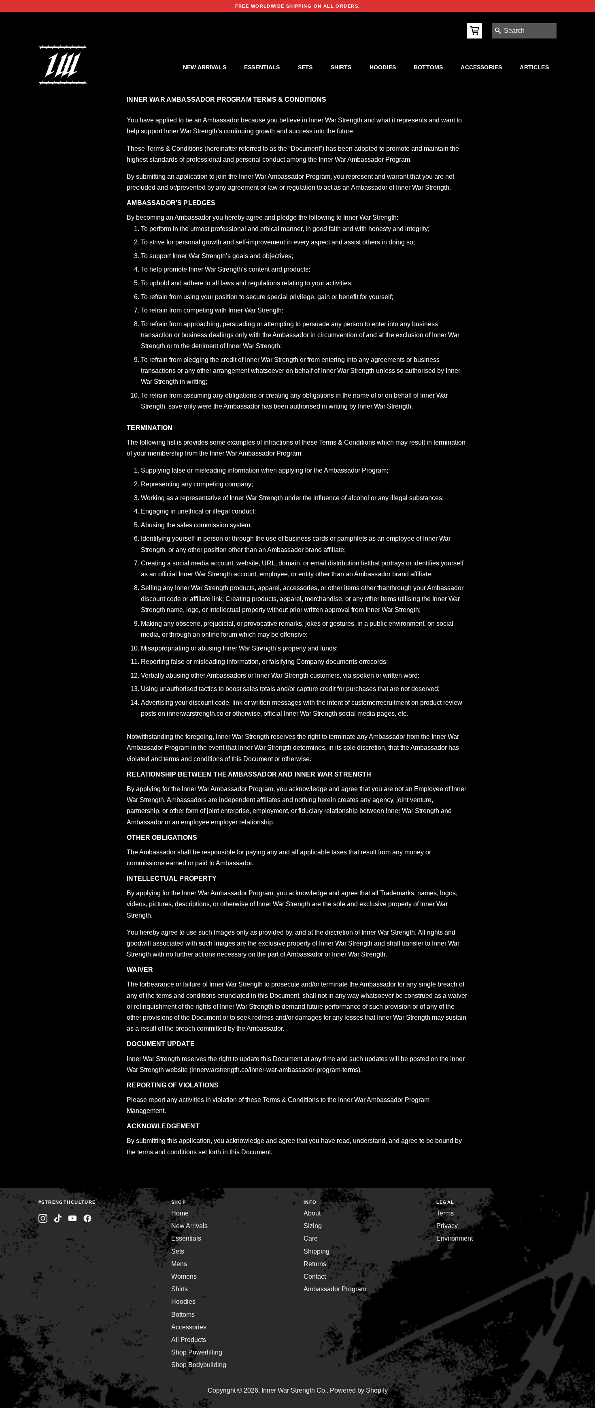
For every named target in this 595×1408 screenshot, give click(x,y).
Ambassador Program (335, 1289)
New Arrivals (204, 67)
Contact (315, 1276)
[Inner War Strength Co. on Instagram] (43, 1218)
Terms (445, 1213)
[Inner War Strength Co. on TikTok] (58, 1218)
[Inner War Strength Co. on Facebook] (72, 1218)
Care (311, 1238)
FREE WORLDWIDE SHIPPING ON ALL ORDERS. (297, 6)
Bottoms (428, 67)
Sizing (313, 1225)
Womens (184, 1276)
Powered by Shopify (359, 1390)
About (312, 1213)
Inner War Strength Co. (294, 1390)
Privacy (447, 1225)
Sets (305, 67)
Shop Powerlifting (196, 1352)
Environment (454, 1238)
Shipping (316, 1251)
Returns (315, 1263)
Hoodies (383, 67)
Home (180, 1213)
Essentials (262, 67)
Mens (179, 1263)
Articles (534, 67)
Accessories (481, 67)
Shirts (341, 67)
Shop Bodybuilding (198, 1364)
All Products (188, 1339)
